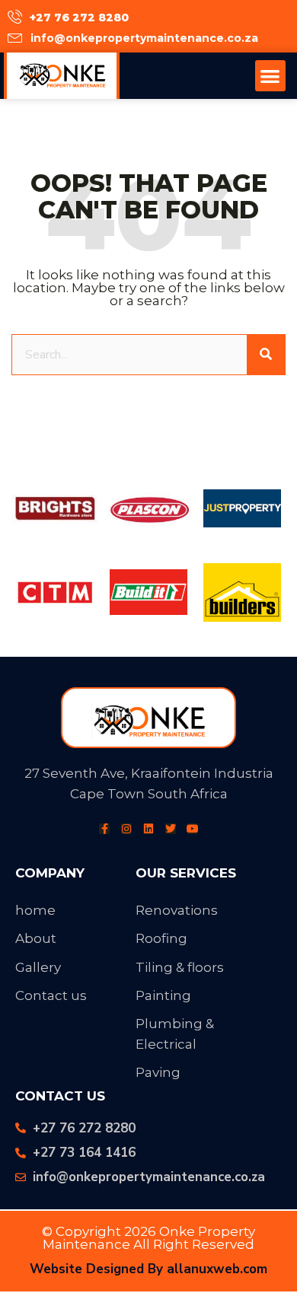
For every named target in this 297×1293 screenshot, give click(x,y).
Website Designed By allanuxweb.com (148, 1269)
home (35, 910)
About (35, 938)
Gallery (38, 967)
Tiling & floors (180, 967)
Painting (163, 995)
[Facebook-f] (104, 828)
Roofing (161, 938)
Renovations (177, 910)
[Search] (266, 354)
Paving (158, 1072)
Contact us (51, 995)
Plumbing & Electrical (175, 1034)
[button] (270, 75)
